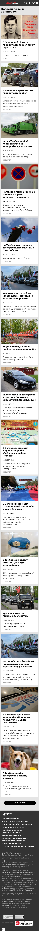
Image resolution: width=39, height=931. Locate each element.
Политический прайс (12, 843)
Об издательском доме (13, 827)
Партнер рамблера (7, 922)
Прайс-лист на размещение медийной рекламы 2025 (15, 839)
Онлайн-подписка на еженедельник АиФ (12, 831)
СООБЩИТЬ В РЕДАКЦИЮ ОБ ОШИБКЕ (18, 847)
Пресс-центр (26, 824)
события (7, 109)
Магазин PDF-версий (11, 835)
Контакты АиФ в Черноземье (15, 821)
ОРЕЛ (5, 58)
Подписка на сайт (10, 824)
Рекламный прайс (10, 818)
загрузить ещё (20, 803)
